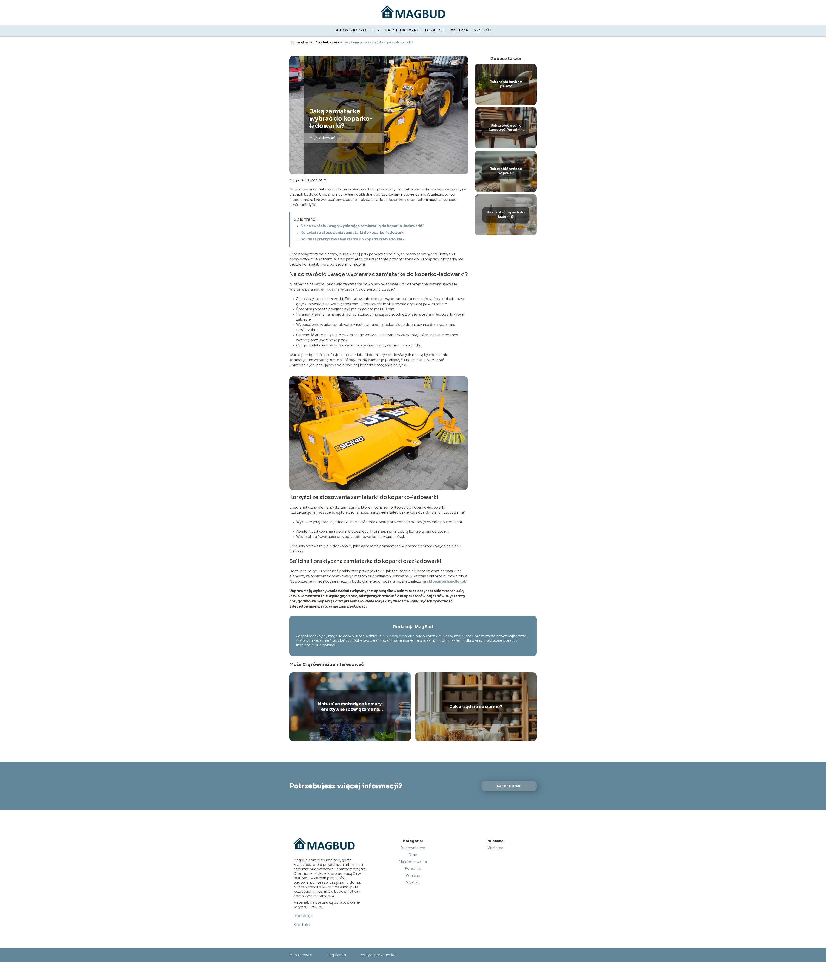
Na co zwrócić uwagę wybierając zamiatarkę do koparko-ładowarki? (362, 226)
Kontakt (301, 924)
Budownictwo (350, 30)
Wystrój (482, 30)
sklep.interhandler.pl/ (447, 581)
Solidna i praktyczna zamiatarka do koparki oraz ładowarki (353, 239)
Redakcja (303, 915)
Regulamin (336, 955)
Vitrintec (495, 848)
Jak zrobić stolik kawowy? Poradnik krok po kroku (506, 127)
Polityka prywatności (378, 955)
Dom (375, 30)
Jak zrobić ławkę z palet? (505, 84)
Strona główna (301, 42)
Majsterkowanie (402, 30)
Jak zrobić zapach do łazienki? (506, 214)
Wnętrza (458, 30)
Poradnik (435, 30)
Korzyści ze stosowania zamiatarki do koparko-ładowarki (353, 232)
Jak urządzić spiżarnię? (476, 706)
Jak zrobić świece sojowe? (506, 171)
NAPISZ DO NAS (509, 786)
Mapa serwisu (301, 955)
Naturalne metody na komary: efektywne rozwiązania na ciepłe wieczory (350, 706)
